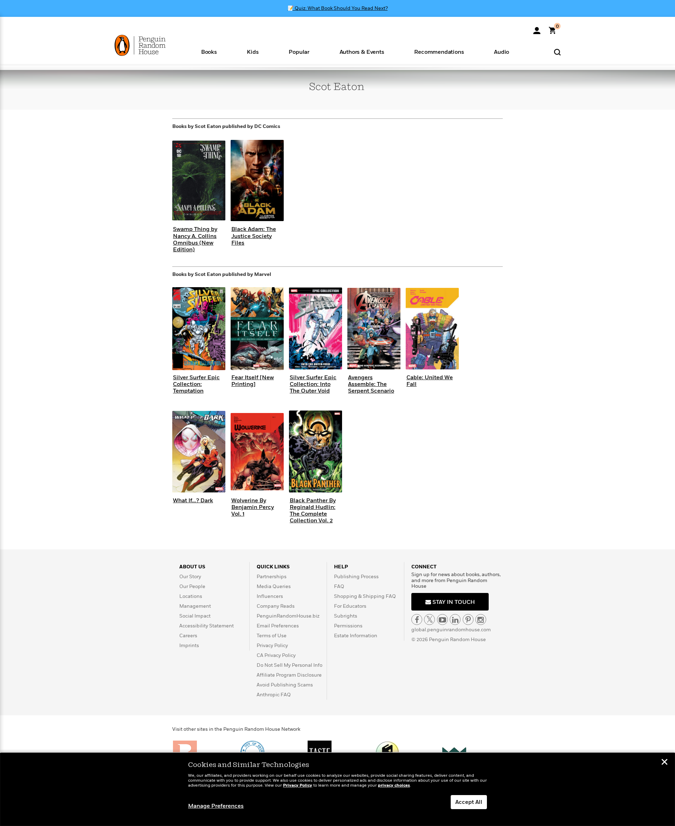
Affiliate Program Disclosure (289, 675)
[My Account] (536, 28)
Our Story (190, 576)
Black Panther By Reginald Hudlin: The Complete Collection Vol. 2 (313, 511)
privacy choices (394, 785)
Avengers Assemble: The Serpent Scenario (371, 384)
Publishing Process (356, 576)
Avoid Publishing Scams (285, 685)
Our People (192, 586)
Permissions (348, 625)
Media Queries (274, 586)
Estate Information (355, 635)
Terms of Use (272, 635)
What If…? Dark (193, 500)
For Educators (350, 606)
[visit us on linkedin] (455, 619)
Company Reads (276, 606)
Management (195, 606)
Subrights (345, 616)
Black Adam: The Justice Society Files (253, 235)
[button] (209, 51)
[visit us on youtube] (442, 619)
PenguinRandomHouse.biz (288, 616)
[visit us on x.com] (429, 619)
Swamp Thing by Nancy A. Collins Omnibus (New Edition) (195, 239)
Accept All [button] (468, 802)
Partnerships (272, 576)
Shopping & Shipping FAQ (365, 596)
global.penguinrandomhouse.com (451, 629)
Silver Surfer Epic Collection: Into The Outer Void (313, 384)
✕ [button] (664, 762)
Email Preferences (278, 625)
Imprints (189, 645)
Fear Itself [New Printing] (252, 381)
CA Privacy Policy (276, 655)
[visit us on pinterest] (468, 619)
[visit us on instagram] (480, 619)
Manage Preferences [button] (216, 806)
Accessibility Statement (206, 625)
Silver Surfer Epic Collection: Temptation (196, 384)
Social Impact (195, 616)
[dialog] (337, 789)
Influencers (270, 596)
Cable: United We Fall (429, 381)
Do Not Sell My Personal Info (289, 665)
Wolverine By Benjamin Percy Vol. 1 (252, 507)
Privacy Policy (272, 645)
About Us (192, 566)
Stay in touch (453, 602)
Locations (190, 596)
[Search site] (557, 52)
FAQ (339, 586)
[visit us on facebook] (416, 619)
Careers (188, 635)
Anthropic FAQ (274, 694)
